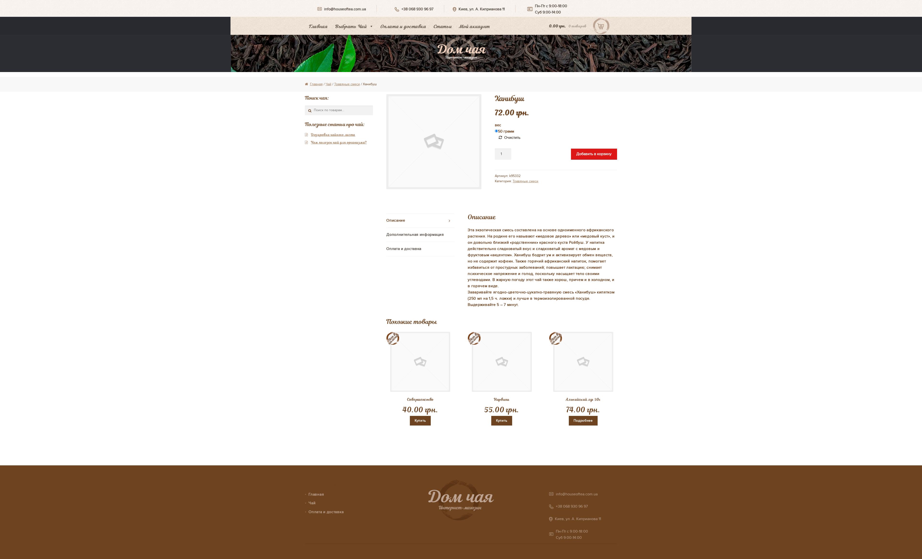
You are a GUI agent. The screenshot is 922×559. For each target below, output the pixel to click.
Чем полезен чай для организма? (339, 142)
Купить (420, 421)
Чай (328, 84)
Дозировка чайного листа (333, 134)
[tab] (420, 221)
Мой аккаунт (474, 26)
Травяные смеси (347, 84)
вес (498, 125)
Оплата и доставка (403, 26)
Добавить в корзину (594, 154)
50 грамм (506, 131)
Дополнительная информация (415, 234)
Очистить (512, 137)
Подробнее (583, 421)
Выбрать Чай (351, 26)
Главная (318, 26)
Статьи (442, 26)
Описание (395, 220)
